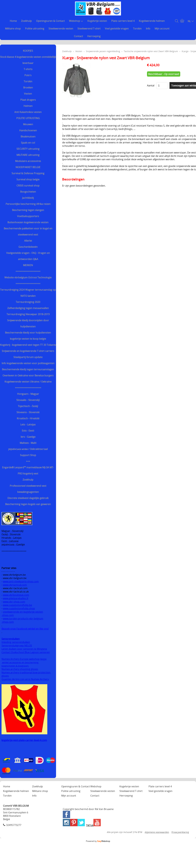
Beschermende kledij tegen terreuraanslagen (28, 369)
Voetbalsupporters (28, 216)
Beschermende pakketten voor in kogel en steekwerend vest (28, 231)
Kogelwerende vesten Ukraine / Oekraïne (28, 381)
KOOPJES (28, 50)
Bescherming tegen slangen (28, 210)
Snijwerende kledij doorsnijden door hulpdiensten (28, 323)
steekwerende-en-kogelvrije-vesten (23, 611)
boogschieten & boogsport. (15, 665)
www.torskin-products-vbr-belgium (23, 618)
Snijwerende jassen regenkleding (103, 51)
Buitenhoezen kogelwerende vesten (28, 222)
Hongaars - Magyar (28, 394)
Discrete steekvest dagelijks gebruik (28, 498)
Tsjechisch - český (28, 406)
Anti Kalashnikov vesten (28, 112)
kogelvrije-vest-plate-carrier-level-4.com (24, 740)
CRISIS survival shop (28, 185)
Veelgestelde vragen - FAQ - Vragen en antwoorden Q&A (28, 256)
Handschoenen (28, 130)
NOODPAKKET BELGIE (28, 167)
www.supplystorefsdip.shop (19, 608)
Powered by (98, 841)
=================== (28, 387)
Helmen (28, 106)
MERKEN (28, 265)
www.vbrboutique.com (16, 595)
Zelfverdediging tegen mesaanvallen (28, 308)
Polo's (28, 75)
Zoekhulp (26, 21)
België (43, 659)
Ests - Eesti (28, 430)
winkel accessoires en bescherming (20, 662)
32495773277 (13, 825)
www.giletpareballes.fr (15, 598)
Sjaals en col (28, 142)
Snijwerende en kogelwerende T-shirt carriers (28, 351)
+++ (28, 461)
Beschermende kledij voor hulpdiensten (28, 332)
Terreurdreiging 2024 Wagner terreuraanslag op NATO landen (28, 292)
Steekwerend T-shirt (89, 28)
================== (28, 271)
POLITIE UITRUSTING (28, 118)
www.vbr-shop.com (14, 601)
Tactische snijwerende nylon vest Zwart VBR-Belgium (151, 51)
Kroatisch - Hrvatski (28, 418)
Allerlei (28, 240)
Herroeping (94, 36)
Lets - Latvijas (28, 424)
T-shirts (28, 69)
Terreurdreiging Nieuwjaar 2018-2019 (28, 314)
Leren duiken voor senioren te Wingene (24, 649)
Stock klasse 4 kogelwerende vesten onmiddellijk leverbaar (28, 60)
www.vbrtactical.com (15, 585)
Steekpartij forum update (28, 357)
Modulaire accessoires (28, 161)
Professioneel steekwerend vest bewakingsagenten (28, 489)
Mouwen (28, 124)
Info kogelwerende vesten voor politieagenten (28, 363)
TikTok (89, 825)
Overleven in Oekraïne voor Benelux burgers (28, 375)
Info (148, 28)
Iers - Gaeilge (28, 436)
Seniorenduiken (11, 638)
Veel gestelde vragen (117, 28)
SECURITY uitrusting (28, 148)
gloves (5, 675)
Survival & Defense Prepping (28, 173)
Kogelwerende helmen (152, 21)
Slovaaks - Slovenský (28, 400)
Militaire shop (13, 28)
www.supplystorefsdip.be (17, 605)
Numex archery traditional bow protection (26, 672)
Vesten (28, 93)
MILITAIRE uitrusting (28, 155)
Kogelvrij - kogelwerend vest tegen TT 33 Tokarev (28, 344)
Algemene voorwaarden (157, 832)
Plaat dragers (28, 99)
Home (13, 21)
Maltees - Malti (28, 443)
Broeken (28, 87)
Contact (78, 36)
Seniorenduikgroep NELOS (17, 645)
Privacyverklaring (180, 832)
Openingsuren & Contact (50, 21)
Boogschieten (28, 191)
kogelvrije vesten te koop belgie (28, 338)
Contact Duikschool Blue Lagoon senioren (26, 652)
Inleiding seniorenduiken (16, 642)
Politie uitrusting (34, 28)
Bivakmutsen (28, 136)
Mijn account (162, 28)
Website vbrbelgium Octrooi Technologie (28, 277)
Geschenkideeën (28, 246)
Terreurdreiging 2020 (28, 302)
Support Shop (28, 455)
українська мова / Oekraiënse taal (28, 449)
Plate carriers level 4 (123, 21)
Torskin (137, 28)
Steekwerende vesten (61, 28)
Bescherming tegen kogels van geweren (28, 504)
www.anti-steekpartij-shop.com (21, 581)
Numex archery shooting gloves (20, 669)
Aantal (150, 85)
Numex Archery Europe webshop (21, 659)
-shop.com (8, 615)
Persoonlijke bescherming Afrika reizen (28, 204)
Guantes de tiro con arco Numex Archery (25, 679)
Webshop (74, 21)
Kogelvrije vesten (97, 21)
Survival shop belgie (28, 179)
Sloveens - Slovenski (28, 412)
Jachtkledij (28, 197)
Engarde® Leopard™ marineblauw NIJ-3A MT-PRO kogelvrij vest (28, 470)
